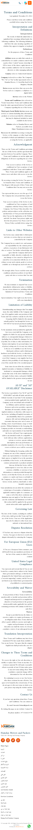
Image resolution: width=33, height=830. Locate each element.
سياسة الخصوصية (4, 768)
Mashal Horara (20, 827)
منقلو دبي (3, 800)
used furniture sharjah (7, 790)
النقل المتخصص (4, 787)
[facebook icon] (3, 740)
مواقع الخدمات (4, 762)
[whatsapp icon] (18, 740)
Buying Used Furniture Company (10, 818)
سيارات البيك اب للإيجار (6, 793)
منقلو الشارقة (3, 803)
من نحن (2, 755)
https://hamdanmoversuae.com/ (22, 129)
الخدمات (3, 752)
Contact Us (28, 709)
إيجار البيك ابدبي (5, 809)
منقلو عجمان (3, 806)
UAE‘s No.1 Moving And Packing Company (13, 735)
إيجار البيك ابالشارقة (6, 812)
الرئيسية (2, 749)
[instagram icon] (8, 740)
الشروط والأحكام (5, 765)
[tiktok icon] (13, 740)
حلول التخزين (4, 784)
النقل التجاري (4, 778)
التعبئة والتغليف (4, 781)
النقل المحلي (3, 775)
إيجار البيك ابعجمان (5, 815)
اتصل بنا (3, 758)
